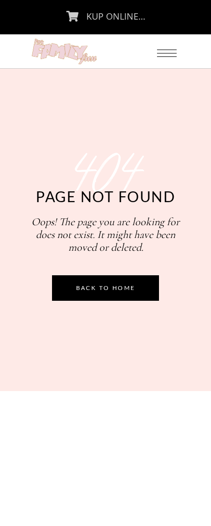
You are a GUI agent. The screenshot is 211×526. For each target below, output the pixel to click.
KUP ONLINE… (115, 16)
